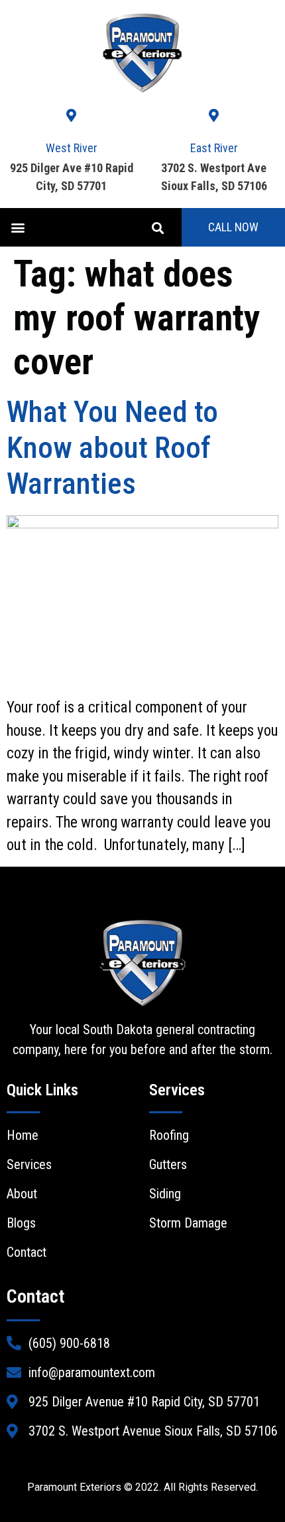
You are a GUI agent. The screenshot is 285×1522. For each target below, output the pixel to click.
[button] (17, 228)
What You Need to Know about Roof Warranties (112, 447)
